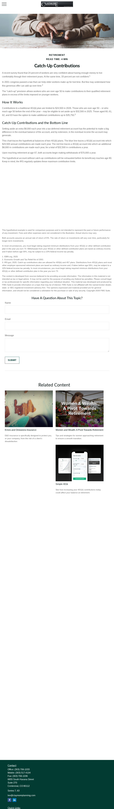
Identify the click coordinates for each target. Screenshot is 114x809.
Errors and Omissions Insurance (20, 430)
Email (8, 319)
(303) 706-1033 (22, 769)
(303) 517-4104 (23, 773)
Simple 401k (62, 484)
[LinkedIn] (14, 800)
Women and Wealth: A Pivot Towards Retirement (79, 430)
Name (8, 303)
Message (9, 335)
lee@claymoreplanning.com (21, 795)
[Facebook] (9, 800)
